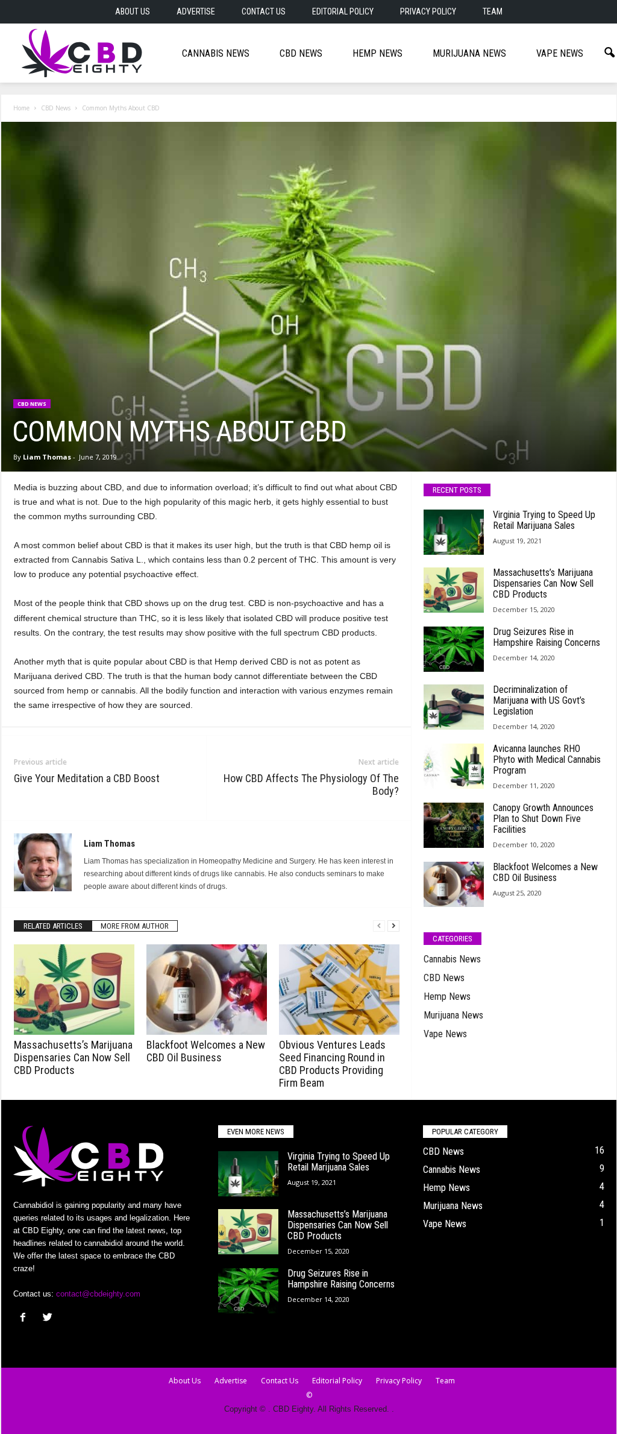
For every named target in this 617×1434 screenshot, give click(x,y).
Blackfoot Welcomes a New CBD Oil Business (205, 1051)
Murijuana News (469, 53)
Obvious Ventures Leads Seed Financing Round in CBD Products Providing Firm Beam (332, 1063)
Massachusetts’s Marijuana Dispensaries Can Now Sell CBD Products (73, 1057)
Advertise (196, 11)
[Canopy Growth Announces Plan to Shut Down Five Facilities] (454, 825)
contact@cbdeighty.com (98, 1293)
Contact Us (264, 11)
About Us (132, 11)
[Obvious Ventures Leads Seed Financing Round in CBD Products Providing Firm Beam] (339, 989)
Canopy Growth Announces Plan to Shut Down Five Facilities (543, 818)
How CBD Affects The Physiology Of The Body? (311, 784)
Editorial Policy (343, 11)
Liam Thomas (47, 456)
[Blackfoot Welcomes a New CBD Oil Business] (206, 989)
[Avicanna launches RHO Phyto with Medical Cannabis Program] (454, 766)
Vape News (559, 53)
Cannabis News (215, 53)
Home (21, 108)
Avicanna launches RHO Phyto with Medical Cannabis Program (547, 759)
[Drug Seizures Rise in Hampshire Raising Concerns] (454, 649)
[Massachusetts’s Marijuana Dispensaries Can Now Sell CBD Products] (74, 989)
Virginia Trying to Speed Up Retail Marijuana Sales (544, 520)
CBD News (301, 53)
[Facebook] (25, 1318)
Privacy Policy (428, 11)
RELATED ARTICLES (53, 925)
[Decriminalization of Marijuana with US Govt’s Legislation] (454, 707)
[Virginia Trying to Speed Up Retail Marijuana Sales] (454, 532)
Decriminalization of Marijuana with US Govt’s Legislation (539, 700)
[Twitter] (49, 1318)
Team (493, 11)
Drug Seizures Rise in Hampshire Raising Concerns (546, 637)
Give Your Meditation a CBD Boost (87, 778)
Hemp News (377, 53)
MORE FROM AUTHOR (135, 925)
